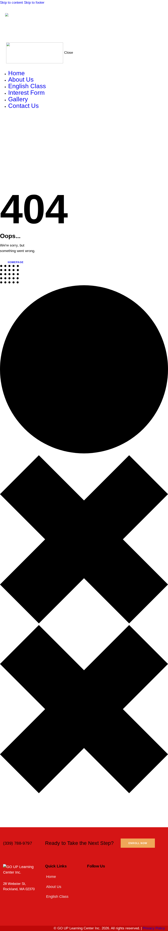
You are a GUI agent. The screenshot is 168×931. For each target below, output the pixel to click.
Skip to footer (34, 3)
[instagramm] (12, 119)
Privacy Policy (154, 928)
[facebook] (2, 119)
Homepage (16, 262)
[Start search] (160, 27)
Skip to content (11, 3)
